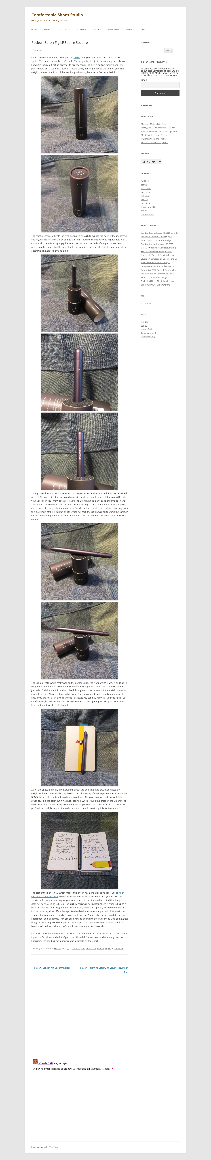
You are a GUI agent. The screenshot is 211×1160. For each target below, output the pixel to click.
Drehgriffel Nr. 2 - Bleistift (152, 281)
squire (108, 948)
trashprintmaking (149, 207)
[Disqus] (79, 1015)
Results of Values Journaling (163, 247)
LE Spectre (91, 948)
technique (145, 203)
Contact (47, 29)
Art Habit (145, 181)
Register (144, 321)
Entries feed (146, 329)
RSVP (77, 57)
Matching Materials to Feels (153, 124)
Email (144, 79)
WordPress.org (148, 336)
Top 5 (143, 29)
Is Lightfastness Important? (153, 138)
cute (83, 948)
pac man (100, 948)
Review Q (130, 29)
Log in (144, 325)
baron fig (76, 948)
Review (57, 948)
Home (34, 29)
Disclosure (64, 29)
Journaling (145, 192)
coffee (144, 184)
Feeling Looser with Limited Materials (158, 127)
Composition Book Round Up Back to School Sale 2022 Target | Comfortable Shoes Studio (158, 270)
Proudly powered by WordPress (44, 1147)
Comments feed (148, 333)
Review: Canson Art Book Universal (50, 967)
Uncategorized (147, 214)
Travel (144, 210)
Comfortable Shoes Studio (57, 15)
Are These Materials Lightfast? (154, 142)
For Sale (97, 29)
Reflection (145, 195)
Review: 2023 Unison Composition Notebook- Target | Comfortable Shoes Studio (159, 255)
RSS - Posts (146, 303)
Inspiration (146, 188)
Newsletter (113, 29)
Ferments (81, 29)
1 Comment (36, 50)
